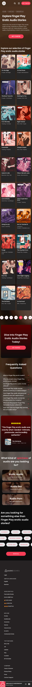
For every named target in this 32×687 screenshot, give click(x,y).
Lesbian (4, 56)
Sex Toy (4, 210)
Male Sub (22, 532)
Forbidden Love (26, 228)
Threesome (20, 184)
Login (5, 575)
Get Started (26, 3)
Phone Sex (20, 56)
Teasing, (4, 124)
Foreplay (8, 149)
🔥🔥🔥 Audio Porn (9, 606)
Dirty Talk (24, 98)
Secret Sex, (4, 201)
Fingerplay (20, 11)
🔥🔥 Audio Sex (8, 603)
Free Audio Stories (9, 594)
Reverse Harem (19, 538)
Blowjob (19, 544)
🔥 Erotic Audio (8, 600)
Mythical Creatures (7, 236)
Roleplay (20, 159)
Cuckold (6, 655)
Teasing (20, 107)
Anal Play (7, 226)
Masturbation (24, 72)
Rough (19, 133)
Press (5, 674)
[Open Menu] (19, 3)
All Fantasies (7, 658)
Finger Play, (20, 252)
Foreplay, (19, 98)
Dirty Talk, (19, 124)
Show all (16, 554)
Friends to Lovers (21, 287)
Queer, (19, 175)
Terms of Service (8, 668)
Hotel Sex (7, 544)
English (6, 581)
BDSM (4, 159)
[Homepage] (7, 3)
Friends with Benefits (7, 107)
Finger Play (20, 82)
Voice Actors (7, 628)
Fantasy (11, 11)
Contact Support (8, 677)
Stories (6, 616)
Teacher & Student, (19, 227)
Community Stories (9, 634)
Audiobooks (7, 619)
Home (4, 11)
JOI (5, 646)
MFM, (18, 303)
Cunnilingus (9, 98)
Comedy (8, 124)
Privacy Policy (7, 671)
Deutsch (6, 584)
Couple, (4, 72)
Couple (24, 124)
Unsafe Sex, (4, 252)
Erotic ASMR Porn (8, 597)
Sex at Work (5, 82)
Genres (6, 625)
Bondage (8, 72)
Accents (6, 631)
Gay (5, 652)
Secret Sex (5, 133)
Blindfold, (4, 175)
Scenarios (6, 622)
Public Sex (5, 184)
